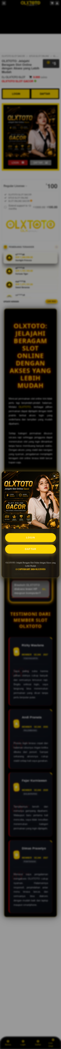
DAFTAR (30, 549)
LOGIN (30, 537)
